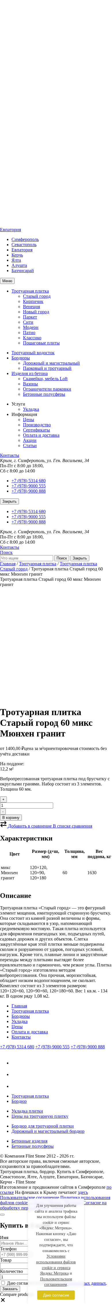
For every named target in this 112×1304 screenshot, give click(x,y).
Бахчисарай (22, 270)
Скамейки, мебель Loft (45, 378)
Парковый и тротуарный (47, 368)
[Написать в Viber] (16, 1074)
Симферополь (25, 239)
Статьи (30, 445)
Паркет (30, 316)
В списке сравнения (72, 826)
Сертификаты (36, 429)
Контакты (9, 455)
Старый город (37, 296)
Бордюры (20, 357)
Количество (11, 1271)
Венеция (31, 306)
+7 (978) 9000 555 (28, 485)
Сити (28, 322)
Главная (8, 563)
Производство (37, 424)
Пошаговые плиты (41, 342)
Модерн (30, 327)
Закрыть (9, 501)
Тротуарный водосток (33, 352)
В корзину (11, 817)
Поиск (6, 552)
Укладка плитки (27, 1111)
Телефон (8, 1248)
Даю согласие (56, 1295)
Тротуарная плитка (30, 291)
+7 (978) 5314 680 (28, 480)
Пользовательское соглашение (29, 1197)
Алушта (19, 265)
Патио (29, 332)
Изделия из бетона (29, 373)
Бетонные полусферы (44, 394)
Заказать (10, 1289)
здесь (83, 1192)
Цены (28, 419)
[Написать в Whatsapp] (16, 1086)
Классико (32, 337)
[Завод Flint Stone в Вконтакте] (16, 1062)
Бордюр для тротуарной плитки (42, 1126)
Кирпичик (33, 301)
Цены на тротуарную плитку (39, 1116)
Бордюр (19, 1101)
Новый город (36, 311)
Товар (5, 1260)
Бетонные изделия (29, 1141)
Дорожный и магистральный (51, 363)
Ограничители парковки (47, 389)
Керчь (17, 254)
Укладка (31, 409)
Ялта (16, 260)
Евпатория (10, 229)
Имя (4, 1237)
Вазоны (30, 383)
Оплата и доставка (41, 435)
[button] (3, 1301)
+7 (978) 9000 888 (28, 491)
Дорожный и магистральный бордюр (47, 1131)
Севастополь (23, 244)
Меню (7, 281)
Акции (29, 440)
